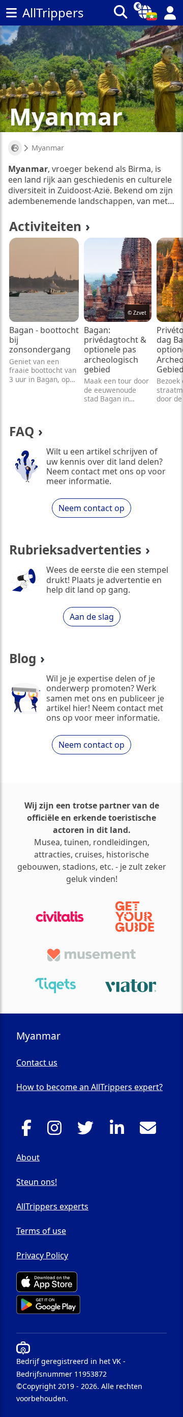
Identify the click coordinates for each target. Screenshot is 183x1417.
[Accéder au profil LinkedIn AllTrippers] (120, 1130)
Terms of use (41, 1230)
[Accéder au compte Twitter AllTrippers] (88, 1130)
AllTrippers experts (52, 1206)
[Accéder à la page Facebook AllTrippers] (29, 1130)
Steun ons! (36, 1181)
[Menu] (11, 13)
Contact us (36, 1062)
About (28, 1157)
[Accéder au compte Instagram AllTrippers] (57, 1130)
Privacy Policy (42, 1255)
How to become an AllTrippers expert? (89, 1087)
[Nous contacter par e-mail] (151, 1130)
